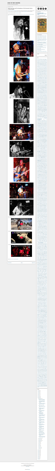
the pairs (39, 344)
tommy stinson (45, 365)
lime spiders (40, 210)
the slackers (38, 351)
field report (42, 152)
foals (44, 154)
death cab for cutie (42, 131)
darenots (46, 126)
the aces (38, 313)
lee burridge (44, 206)
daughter (41, 127)
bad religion (43, 77)
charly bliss (45, 110)
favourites (38, 151)
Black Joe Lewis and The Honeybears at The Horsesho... (42, 411)
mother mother (45, 234)
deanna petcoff (45, 130)
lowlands (42, 215)
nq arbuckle (44, 247)
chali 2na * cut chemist (43, 108)
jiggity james (41, 187)
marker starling (41, 222)
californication (45, 102)
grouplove (42, 166)
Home (21, 262)
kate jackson (44, 195)
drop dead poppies (41, 140)
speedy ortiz (40, 297)
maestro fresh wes (41, 218)
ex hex (46, 148)
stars (45, 299)
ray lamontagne (44, 269)
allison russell (38, 68)
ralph (44, 268)
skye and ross (43, 291)
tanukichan (44, 309)
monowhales (42, 232)
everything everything (42, 148)
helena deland (45, 171)
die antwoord (41, 135)
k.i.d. (40, 194)
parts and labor (45, 254)
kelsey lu (44, 197)
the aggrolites (40, 313)
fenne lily (38, 152)
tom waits (40, 365)
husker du (38, 177)
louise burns (38, 214)
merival (42, 226)
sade (41, 280)
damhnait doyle (45, 124)
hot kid (38, 175)
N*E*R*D (38, 239)
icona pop (45, 178)
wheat (43, 379)
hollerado (40, 174)
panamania (44, 253)
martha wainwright (39, 223)
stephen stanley (42, 301)
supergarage (43, 306)
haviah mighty (38, 170)
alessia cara (44, 65)
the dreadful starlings (44, 324)
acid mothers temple (44, 61)
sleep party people (40, 292)
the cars (44, 318)
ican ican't (41, 178)
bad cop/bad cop (40, 77)
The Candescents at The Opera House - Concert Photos (42, 402)
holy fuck (42, 174)
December (40, 398)
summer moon (45, 304)
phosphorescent (43, 257)
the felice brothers (45, 327)
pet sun (42, 256)
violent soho (40, 374)
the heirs (43, 330)
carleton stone (38, 104)
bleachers (44, 89)
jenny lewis (46, 186)
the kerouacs (42, 336)
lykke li (44, 216)
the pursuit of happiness (42, 346)
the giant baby (38, 329)
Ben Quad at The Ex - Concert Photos (41, 38)
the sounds (45, 352)
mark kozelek (38, 221)
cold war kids (45, 116)
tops (39, 366)
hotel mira (40, 175)
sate (37, 283)
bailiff (37, 78)
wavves (45, 376)
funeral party (43, 158)
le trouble (39, 206)
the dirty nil (38, 323)
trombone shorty (38, 368)
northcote (46, 246)
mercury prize (40, 226)
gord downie (43, 164)
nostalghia (38, 247)
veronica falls (42, 372)
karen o (39, 195)
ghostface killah (43, 161)
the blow (39, 317)
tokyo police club (44, 364)
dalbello (43, 124)
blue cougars (45, 91)
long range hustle (40, 213)
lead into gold (42, 206)
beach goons (45, 80)
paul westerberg (41, 255)
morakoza (43, 233)
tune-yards (43, 368)
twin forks (45, 369)
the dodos (41, 324)
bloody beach (38, 91)
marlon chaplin (45, 222)
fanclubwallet (46, 150)
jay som (46, 185)
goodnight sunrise (39, 164)
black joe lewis (44, 87)
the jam (42, 334)
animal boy (42, 72)
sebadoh (44, 285)
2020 (38, 395)
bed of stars (40, 82)
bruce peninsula (43, 99)
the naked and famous (39, 341)
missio (45, 230)
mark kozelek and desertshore (44, 221)
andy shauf (40, 71)
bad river (45, 77)
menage (38, 226)
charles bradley (39, 109)
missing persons (43, 230)
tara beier (46, 309)
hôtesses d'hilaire (42, 175)
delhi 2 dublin (41, 133)
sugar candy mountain (42, 304)
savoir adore (44, 283)
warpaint (44, 375)
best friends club (43, 84)
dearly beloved (38, 131)
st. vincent (43, 299)
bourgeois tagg (44, 94)
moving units (38, 235)
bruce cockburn (40, 99)
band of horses (43, 78)
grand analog (45, 165)
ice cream (43, 178)
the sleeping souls (43, 351)
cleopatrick (44, 115)
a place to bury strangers (43, 59)
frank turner (44, 156)
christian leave (38, 113)
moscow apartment (39, 234)
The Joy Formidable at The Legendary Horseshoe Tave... (42, 415)
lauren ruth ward (45, 204)
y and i (40, 384)
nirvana (39, 245)
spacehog (38, 297)
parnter (41, 254)
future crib (46, 158)
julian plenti (38, 192)
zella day (40, 386)
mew (41, 227)
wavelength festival (41, 376)
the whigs (41, 359)
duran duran (39, 141)
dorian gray (44, 138)
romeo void (40, 276)
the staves (43, 353)
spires (45, 298)
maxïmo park (40, 225)
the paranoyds (44, 344)
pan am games (41, 253)
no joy (45, 245)
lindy (44, 210)
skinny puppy (41, 290)
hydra (40, 177)
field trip (45, 152)
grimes (38, 166)
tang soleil (40, 309)
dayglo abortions (43, 129)
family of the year (42, 150)
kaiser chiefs (42, 194)
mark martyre (38, 222)
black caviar (41, 87)
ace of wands (40, 61)
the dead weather (41, 322)
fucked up (40, 158)
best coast (40, 84)
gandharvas (40, 159)
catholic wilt (42, 106)
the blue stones (42, 317)
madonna (38, 218)
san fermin (43, 282)
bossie (42, 94)
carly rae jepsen (41, 104)
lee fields (46, 206)
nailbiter (43, 239)
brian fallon (46, 97)
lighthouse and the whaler (39, 209)
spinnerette (41, 298)
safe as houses (43, 280)
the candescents (42, 318)
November (40, 438)
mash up (41, 223)
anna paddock (44, 72)
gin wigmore (46, 161)
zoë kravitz (46, 386)
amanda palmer (38, 70)
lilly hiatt (44, 209)
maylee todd (43, 225)
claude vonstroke (41, 115)
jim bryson (43, 187)
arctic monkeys (44, 73)
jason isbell (40, 185)
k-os (37, 194)
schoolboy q (45, 284)
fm (43, 154)
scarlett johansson (42, 284)
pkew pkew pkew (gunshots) (43, 259)
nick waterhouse (39, 243)
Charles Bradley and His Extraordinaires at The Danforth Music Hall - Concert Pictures (42, 40)
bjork (39, 87)
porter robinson (45, 261)
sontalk (41, 296)
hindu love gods (42, 173)
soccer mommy (43, 294)
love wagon (41, 214)
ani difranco (39, 72)
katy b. (42, 196)
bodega (46, 92)
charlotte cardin (45, 109)
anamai (46, 70)
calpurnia (38, 103)
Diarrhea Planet (38, 135)
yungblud (38, 386)
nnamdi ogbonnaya (42, 245)
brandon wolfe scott (39, 96)
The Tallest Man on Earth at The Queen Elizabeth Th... (42, 404)
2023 (38, 392)
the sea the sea (45, 349)
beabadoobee (43, 80)
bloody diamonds (41, 91)
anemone (43, 71)
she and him (41, 287)
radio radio (42, 266)
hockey (38, 174)
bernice (38, 84)
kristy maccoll (38, 202)
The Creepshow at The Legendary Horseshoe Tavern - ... (41, 420)
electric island (42, 145)
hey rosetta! (43, 172)
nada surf (40, 239)
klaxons (41, 201)
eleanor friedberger (39, 145)
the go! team (44, 329)
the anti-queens (43, 313)
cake (41, 102)
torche (42, 366)
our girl (38, 252)
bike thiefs (45, 85)
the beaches (44, 314)
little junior (44, 211)
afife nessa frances (43, 63)
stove (37, 303)
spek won (43, 297)
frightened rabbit (43, 157)
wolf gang (42, 383)
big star (43, 85)
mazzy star (46, 225)
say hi (46, 283)
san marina (46, 282)
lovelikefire (43, 214)
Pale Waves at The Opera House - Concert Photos (42, 399)
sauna (42, 283)
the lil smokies (40, 337)
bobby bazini (44, 92)
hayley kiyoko (45, 170)
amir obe (42, 70)
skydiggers (40, 291)
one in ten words (14, 3)
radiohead (44, 266)
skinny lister (38, 290)
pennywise (40, 256)
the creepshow (41, 320)
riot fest (45, 274)
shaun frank (38, 287)
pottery (38, 262)
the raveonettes (43, 347)
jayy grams (38, 186)
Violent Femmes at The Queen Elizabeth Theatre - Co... (42, 406)
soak (41, 294)
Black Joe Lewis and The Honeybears (12, 10)
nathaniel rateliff (41, 240)
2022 (38, 393)
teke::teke (39, 311)
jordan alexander (38, 191)
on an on (44, 250)
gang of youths (45, 159)
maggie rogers (44, 218)
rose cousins (43, 277)
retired (40, 271)
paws (43, 255)
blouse (43, 91)
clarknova (38, 115)
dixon (41, 137)
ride (41, 274)
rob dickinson (45, 275)
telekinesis (42, 311)
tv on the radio (41, 369)
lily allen (46, 209)
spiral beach (43, 298)
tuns (44, 368)
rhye (37, 273)
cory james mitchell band (41, 121)
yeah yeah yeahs (43, 384)
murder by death (43, 236)
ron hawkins (42, 276)
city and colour (41, 114)
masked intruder (43, 223)
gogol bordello (41, 163)
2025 (38, 390)
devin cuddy (38, 134)
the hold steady (43, 331)
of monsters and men (41, 249)
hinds (39, 173)
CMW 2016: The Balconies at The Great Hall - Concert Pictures (42, 44)
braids (39, 95)
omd (39, 250)
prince (39, 263)
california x (43, 102)
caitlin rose (40, 102)
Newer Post (9, 262)
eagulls (44, 142)
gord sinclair (46, 164)
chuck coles (46, 113)
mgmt (42, 227)
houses (44, 175)
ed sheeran (43, 143)
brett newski (43, 97)
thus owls (40, 363)
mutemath (38, 237)
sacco (40, 280)
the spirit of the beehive (39, 353)
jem (42, 186)
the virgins (42, 358)
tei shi (37, 311)
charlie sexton (42, 109)
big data (39, 85)
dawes (39, 129)
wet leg (42, 379)
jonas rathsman (41, 190)
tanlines (42, 309)
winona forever (39, 382)
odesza (39, 248)
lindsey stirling (43, 210)
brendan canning (40, 97)
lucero (46, 215)
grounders (40, 166)
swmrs (38, 308)
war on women (42, 375)
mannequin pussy (39, 220)
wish (45, 382)
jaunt (42, 185)
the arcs (46, 313)
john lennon (41, 189)
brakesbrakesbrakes (45, 95)
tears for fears (45, 310)
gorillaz (38, 165)
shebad (45, 287)
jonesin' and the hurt (45, 190)
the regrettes (40, 348)
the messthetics (44, 339)
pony (40, 261)
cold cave (40, 116)
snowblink (39, 294)
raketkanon (43, 268)
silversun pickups (42, 289)
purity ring (43, 264)
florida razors (42, 154)
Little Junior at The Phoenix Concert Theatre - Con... (42, 436)
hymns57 (42, 177)
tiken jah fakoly (43, 363)
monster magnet (45, 232)
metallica (44, 226)
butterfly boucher (43, 101)
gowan (41, 165)
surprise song (38, 307)
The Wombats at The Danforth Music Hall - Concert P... (41, 427)
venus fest (39, 372)
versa (44, 372)
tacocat (43, 308)
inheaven (44, 180)
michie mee (42, 228)
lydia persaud (42, 216)
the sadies (43, 349)
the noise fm (42, 342)
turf (45, 368)
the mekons (41, 339)
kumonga (43, 202)
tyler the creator (41, 370)
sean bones (38, 285)
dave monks (46, 128)
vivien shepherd (42, 374)
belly (41, 83)
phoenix (41, 257)
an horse (44, 70)
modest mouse (38, 232)
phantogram (38, 257)
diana (46, 134)
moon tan (38, 233)
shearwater (43, 287)
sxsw (39, 308)
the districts (42, 323)
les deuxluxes (40, 208)
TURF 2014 (30, 14)
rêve (46, 271)
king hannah (45, 199)
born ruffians (40, 94)
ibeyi (39, 178)
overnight (46, 252)
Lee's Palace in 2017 (24, 14)
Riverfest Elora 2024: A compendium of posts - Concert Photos (41, 14)
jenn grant (44, 186)
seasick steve (41, 285)
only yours (46, 250)
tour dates (46, 366)
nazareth (38, 241)
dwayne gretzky (44, 141)
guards (44, 166)
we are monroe (40, 377)
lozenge (44, 215)
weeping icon (38, 379)
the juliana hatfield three (42, 335)
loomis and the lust (44, 213)
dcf (45, 129)
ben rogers (46, 83)
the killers (45, 336)
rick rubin (40, 274)
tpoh (40, 367)
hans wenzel (40, 169)
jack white (40, 182)
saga (45, 280)
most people (42, 234)
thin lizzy (46, 361)
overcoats (44, 252)
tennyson (46, 311)
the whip (43, 359)
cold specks (42, 116)
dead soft (43, 130)
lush (40, 216)
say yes (38, 284)
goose (41, 164)
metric (39, 227)
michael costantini (45, 227)
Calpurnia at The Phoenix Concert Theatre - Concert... (42, 435)
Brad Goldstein (25, 11)
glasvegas (38, 162)
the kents (40, 336)
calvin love (40, 103)
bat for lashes (38, 80)
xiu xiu (37, 384)
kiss (44, 200)
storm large (46, 302)
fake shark (40, 150)
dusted (41, 141)
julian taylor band (42, 192)
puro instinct (45, 264)
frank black (41, 156)
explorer (46, 149)
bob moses (38, 92)
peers (38, 256)
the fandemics (41, 327)
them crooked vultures (39, 361)
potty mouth (40, 262)
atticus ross (42, 75)
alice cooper (41, 66)
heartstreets (40, 171)
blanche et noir (39, 89)
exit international (41, 149)
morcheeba (46, 233)
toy (39, 367)
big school (41, 85)
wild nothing (41, 381)
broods (38, 99)
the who (45, 359)
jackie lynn (45, 182)
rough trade (45, 277)
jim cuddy (45, 187)
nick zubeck (42, 243)
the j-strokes (40, 334)
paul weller (38, 255)
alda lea (42, 65)
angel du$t (45, 71)
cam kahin (44, 103)
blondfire (42, 90)
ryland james (38, 280)
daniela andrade (41, 126)
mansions (43, 220)
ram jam (46, 268)
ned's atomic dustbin (41, 241)
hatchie (46, 169)
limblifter (38, 210)
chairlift (40, 108)
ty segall (39, 370)
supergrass (46, 306)
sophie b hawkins (43, 296)
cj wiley (46, 114)
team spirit (42, 310)
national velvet (45, 240)
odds (37, 248)
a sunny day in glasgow (43, 60)
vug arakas (46, 374)
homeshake (44, 174)
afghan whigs (39, 63)
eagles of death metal (42, 142)
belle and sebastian (39, 83)
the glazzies (41, 329)
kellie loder (40, 197)
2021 (38, 394)
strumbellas (44, 303)
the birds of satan (40, 316)
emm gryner (43, 147)
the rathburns (40, 347)
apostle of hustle (38, 73)
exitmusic (44, 149)
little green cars (41, 211)
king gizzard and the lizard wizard (40, 199)
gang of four (42, 159)
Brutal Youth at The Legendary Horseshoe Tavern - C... (41, 424)
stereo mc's (45, 301)
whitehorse (38, 380)
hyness (44, 177)
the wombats (41, 360)
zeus (41, 386)
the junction (38, 336)
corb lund (38, 121)
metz (40, 227)
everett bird (38, 148)
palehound (38, 253)
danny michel (44, 126)
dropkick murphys (45, 140)
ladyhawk (41, 203)
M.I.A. (43, 217)
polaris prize (42, 260)
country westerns (45, 121)
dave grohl (41, 128)
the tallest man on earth (41, 354)
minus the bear (39, 230)
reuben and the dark (43, 271)
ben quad (43, 83)
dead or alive (40, 130)
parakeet (39, 254)
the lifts (38, 337)
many (45, 220)
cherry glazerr (38, 111)
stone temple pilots (43, 302)
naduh (42, 239)
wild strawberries (44, 381)
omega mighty (41, 250)
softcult (46, 294)
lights (42, 209)
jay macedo (44, 185)
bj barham (38, 87)
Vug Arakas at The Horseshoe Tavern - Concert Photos (41, 413)
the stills (45, 353)
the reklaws (43, 348)
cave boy (46, 106)
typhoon (44, 370)
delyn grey (44, 133)
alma (43, 68)
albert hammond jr (40, 65)
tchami (40, 310)
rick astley (38, 274)
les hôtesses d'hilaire (43, 208)
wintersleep (43, 382)
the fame (39, 327)
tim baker (45, 363)
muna (40, 236)
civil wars (44, 114)
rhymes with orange (40, 273)
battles (41, 80)
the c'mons (39, 318)
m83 (45, 217)
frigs (45, 157)
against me (46, 63)
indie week (42, 180)
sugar (38, 304)
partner (43, 254)
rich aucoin (45, 273)
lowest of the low (39, 215)
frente (37, 157)
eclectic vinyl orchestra (39, 143)
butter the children (40, 101)
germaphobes (40, 161)
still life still (38, 302)
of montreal (45, 249)
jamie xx (46, 184)
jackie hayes (42, 182)
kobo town (46, 201)
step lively (38, 301)
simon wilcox (45, 289)
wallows (38, 375)
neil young (45, 241)
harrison (44, 169)
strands (42, 303)
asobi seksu (39, 75)
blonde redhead (39, 90)
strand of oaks (40, 303)
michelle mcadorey (39, 228)
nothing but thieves (41, 247)
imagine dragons (43, 179)
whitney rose (41, 380)
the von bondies (44, 358)
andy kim (38, 71)
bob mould (41, 92)
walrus (39, 375)
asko (37, 75)
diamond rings (43, 134)
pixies (39, 259)
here (32, 14)
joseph (43, 191)
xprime (39, 384)
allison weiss (41, 68)
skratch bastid (44, 290)
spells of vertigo (45, 297)
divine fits (40, 137)
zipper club (44, 386)
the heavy (41, 330)
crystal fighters (45, 123)
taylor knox (38, 310)
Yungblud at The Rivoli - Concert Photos (41, 431)
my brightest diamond (45, 237)
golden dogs (45, 163)
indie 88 (40, 180)
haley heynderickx (39, 168)
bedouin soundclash (44, 82)
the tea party (45, 354)
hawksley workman (42, 170)
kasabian (41, 195)
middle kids (46, 228)
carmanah (45, 104)
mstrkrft (43, 235)
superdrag (41, 306)
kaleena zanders (45, 194)
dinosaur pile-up (38, 136)
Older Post (33, 262)
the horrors (45, 332)
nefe (43, 241)
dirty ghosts (42, 136)
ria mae (43, 273)
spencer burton (38, 298)
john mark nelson (44, 189)
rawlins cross (41, 269)
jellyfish (41, 186)
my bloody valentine (41, 237)
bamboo (41, 78)
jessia (37, 187)
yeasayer (46, 384)
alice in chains (44, 66)
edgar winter (45, 143)
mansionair (42, 220)
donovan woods (41, 138)
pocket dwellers (38, 260)
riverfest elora (40, 275)
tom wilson (42, 365)
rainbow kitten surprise (39, 268)
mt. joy (44, 235)
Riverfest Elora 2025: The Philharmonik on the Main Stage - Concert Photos (42, 42)
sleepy (46, 292)
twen (43, 369)
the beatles (41, 315)
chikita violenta (43, 111)
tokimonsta (41, 364)
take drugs (45, 308)
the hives (40, 331)
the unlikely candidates (45, 356)
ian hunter (38, 178)
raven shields (38, 269)
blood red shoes (45, 90)
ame (40, 70)
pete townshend (44, 256)
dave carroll (38, 128)
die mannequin (45, 135)
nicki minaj (45, 243)
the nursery (45, 342)
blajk (37, 89)
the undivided (41, 356)
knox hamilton (43, 201)
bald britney (39, 78)
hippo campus (45, 173)
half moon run (42, 168)
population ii (42, 261)
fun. (41, 158)
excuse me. (38, 149)
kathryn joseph (40, 196)
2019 (38, 396)
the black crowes (43, 316)
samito (41, 282)
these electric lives (43, 361)
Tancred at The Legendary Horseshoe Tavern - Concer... (42, 418)
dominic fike (38, 138)
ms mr (41, 235)
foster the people (39, 155)
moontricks (41, 233)
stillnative (40, 302)
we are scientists (44, 377)
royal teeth (45, 278)
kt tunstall (41, 202)
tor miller (41, 366)
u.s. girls (46, 370)
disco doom (44, 136)
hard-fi (42, 169)
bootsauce (38, 94)
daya (40, 129)
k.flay (39, 194)
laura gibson (42, 204)
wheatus (45, 379)
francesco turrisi (38, 156)
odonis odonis (42, 248)
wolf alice (40, 383)
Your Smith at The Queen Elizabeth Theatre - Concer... (42, 409)
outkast (42, 252)
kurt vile (45, 202)
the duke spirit (40, 325)
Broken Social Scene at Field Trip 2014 (42, 51)
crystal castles (42, 123)
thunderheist (38, 363)
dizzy (43, 137)
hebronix (43, 171)
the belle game (44, 315)
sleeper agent (44, 292)
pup (39, 264)
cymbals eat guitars (40, 124)
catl (44, 106)
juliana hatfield (45, 192)
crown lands (39, 123)
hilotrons (38, 173)
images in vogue (39, 179)
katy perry (44, 196)
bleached (42, 89)
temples (44, 311)
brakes (41, 95)
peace (45, 255)
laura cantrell (40, 204)
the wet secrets (38, 359)
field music (40, 152)
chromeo (44, 113)
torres (43, 366)
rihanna (43, 274)
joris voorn (42, 191)
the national (43, 341)
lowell (46, 214)
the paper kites (41, 344)
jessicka (39, 187)
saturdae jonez (40, 283)
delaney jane (38, 133)
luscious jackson (38, 216)
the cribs (44, 320)
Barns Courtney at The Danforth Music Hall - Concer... (41, 429)
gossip (39, 165)
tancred (38, 309)
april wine (41, 73)
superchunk (38, 306)
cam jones (42, 103)
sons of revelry (38, 296)
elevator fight (45, 145)
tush (39, 369)
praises (42, 262)
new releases (40, 242)
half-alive (44, 168)
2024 (38, 391)
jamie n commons (43, 184)
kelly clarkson (42, 197)
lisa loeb (46, 210)
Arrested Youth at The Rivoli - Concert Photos (42, 432)
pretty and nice (44, 262)
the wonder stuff (44, 360)
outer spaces (40, 252)
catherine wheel (39, 106)
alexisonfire (38, 66)
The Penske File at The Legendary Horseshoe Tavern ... (41, 422)
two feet (38, 370)
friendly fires (40, 157)
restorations (38, 271)
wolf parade (44, 383)
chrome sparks (41, 113)
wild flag (39, 381)
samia (39, 282)
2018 (38, 397)
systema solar (41, 308)
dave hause (43, 128)
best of (46, 84)
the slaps (40, 351)
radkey (46, 266)
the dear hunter (44, 322)
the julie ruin (46, 335)
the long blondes (43, 337)
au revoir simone (45, 75)
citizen (37, 114)
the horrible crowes (42, 332)
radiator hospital (38, 266)
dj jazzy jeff (45, 137)
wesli (40, 379)
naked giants (45, 239)
